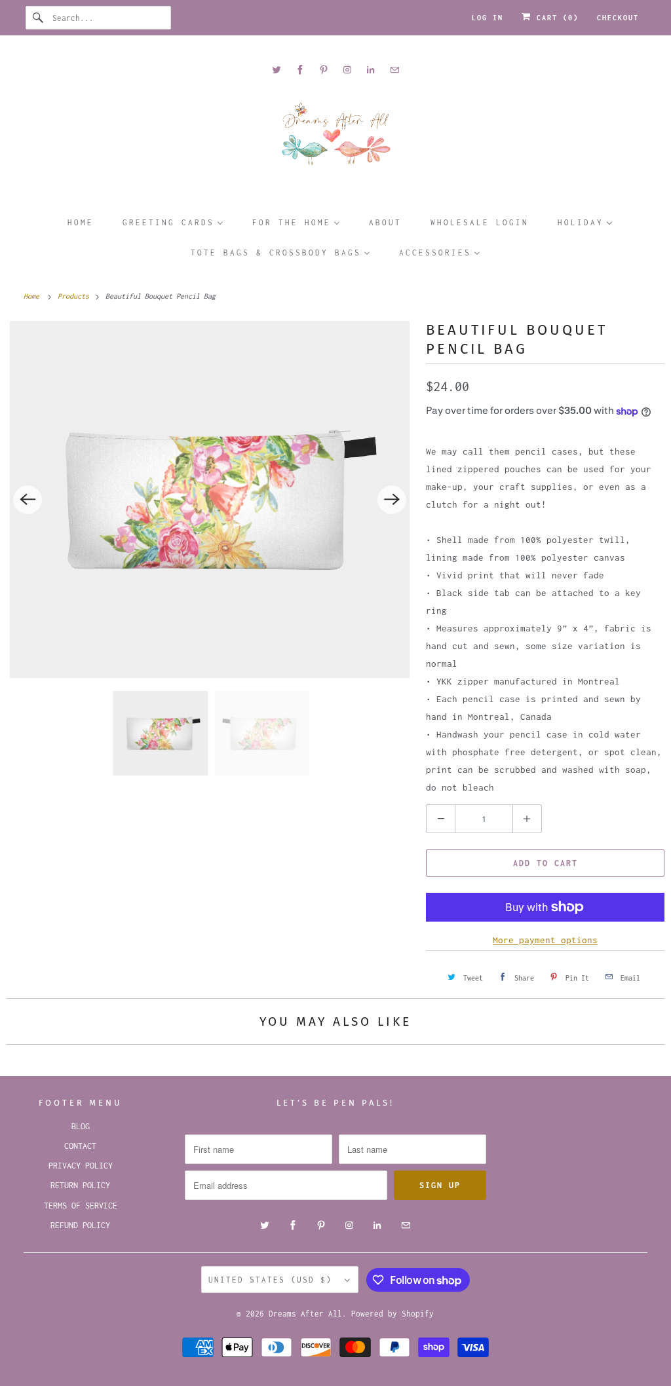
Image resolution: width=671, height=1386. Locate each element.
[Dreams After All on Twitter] (276, 69)
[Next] (391, 499)
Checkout (618, 18)
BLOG (80, 1126)
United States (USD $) (273, 1279)
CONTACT (80, 1146)
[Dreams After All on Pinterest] (323, 69)
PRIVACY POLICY (80, 1166)
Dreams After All (305, 1313)
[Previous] (27, 499)
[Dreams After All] (336, 138)
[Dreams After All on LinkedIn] (370, 69)
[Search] (39, 17)
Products (75, 296)
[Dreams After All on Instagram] (347, 69)
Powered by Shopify (392, 1313)
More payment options (545, 940)
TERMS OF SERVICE (80, 1205)
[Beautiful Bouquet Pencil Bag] (210, 499)
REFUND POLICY (80, 1225)
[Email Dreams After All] (394, 69)
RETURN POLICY (80, 1185)
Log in (487, 18)
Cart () (555, 18)
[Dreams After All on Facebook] (300, 69)
